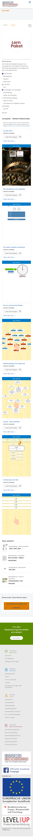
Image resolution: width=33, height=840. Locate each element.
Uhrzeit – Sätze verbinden (11, 421)
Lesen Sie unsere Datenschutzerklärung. (20, 125)
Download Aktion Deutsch (12, 711)
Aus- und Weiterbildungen (12, 714)
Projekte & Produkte (11, 738)
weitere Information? (16, 725)
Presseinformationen (11, 744)
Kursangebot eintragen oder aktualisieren (13, 686)
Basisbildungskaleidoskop (12, 735)
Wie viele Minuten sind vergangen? (14, 189)
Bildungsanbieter (10, 674)
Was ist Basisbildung (11, 732)
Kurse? (12, 695)
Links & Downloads (10, 679)
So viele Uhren (7, 131)
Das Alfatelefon (9, 658)
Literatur (7, 682)
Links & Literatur (10, 717)
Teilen (29, 25)
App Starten (16, 146)
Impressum (6, 830)
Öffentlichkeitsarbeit (11, 741)
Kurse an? (12, 669)
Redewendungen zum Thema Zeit (14, 363)
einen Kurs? (13, 651)
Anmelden (16, 638)
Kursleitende (9, 699)
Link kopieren (20, 137)
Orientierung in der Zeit (10, 480)
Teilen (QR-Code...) (9, 141)
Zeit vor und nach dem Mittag (12, 305)
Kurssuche (8, 655)
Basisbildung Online (11, 708)
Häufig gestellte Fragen (12, 661)
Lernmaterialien (9, 702)
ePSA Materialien (10, 705)
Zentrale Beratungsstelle (12, 729)
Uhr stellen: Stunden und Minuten (14, 247)
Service (7, 676)
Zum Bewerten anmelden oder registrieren (16, 605)
